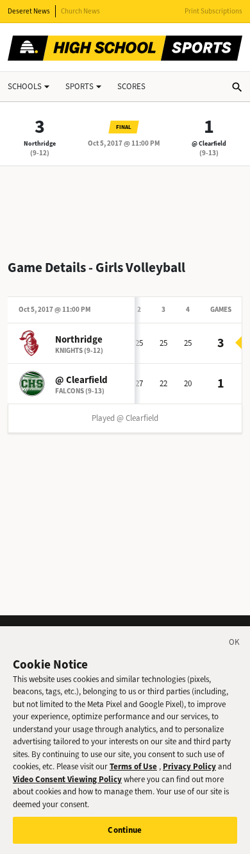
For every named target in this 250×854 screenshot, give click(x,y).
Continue (125, 829)
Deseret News (29, 11)
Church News (80, 11)
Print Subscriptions (213, 11)
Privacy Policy (189, 766)
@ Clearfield (209, 143)
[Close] (235, 644)
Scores (131, 86)
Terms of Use (133, 766)
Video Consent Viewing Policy (67, 779)
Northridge (40, 143)
